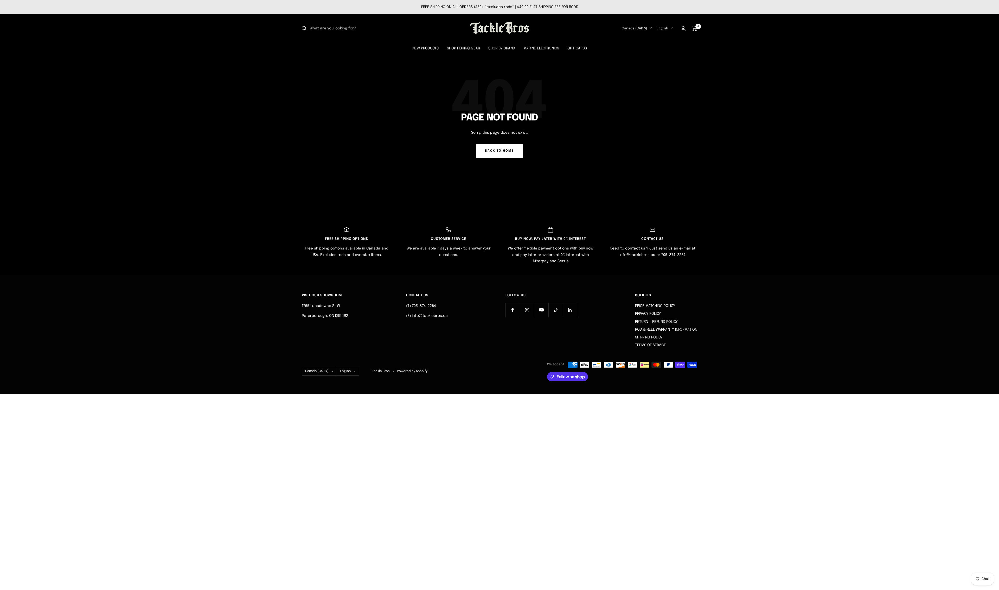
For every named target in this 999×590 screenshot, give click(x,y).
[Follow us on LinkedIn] (570, 310)
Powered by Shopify (412, 371)
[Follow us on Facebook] (512, 310)
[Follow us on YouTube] (541, 310)
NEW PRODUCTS (425, 48)
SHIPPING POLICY (649, 337)
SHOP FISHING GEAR (463, 48)
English (662, 28)
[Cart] (694, 28)
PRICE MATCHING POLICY (655, 306)
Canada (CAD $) (634, 28)
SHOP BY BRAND (501, 48)
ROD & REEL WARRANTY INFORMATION (666, 329)
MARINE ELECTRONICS (541, 48)
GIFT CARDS (577, 48)
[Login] (683, 28)
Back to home (499, 150)
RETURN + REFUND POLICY (656, 322)
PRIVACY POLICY (648, 314)
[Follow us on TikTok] (555, 310)
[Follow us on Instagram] (527, 310)
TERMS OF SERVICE (650, 345)
